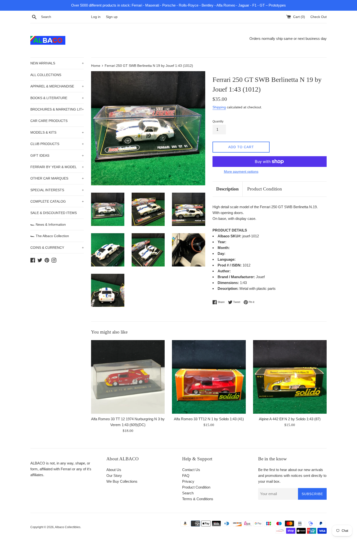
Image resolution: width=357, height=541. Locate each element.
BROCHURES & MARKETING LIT (57, 109)
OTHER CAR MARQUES (57, 178)
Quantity (217, 121)
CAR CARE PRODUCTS (49, 121)
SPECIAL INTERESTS (57, 190)
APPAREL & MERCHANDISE (57, 86)
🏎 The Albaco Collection (49, 236)
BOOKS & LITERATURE (57, 98)
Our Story (114, 475)
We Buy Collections (121, 481)
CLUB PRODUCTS (57, 144)
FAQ (185, 475)
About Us (113, 470)
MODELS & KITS (57, 132)
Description (227, 188)
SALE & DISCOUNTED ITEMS (53, 213)
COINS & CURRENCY (57, 247)
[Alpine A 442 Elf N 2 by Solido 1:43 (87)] (290, 377)
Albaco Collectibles (67, 527)
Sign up (112, 17)
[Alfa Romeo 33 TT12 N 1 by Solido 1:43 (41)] (209, 377)
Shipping (219, 107)
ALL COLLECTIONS (45, 75)
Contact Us (191, 470)
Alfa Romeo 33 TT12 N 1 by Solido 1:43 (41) (209, 419)
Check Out (318, 17)
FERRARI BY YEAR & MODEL (57, 167)
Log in (96, 17)
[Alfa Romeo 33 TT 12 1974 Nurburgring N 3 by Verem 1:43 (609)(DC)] (128, 377)
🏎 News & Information (48, 224)
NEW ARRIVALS (57, 63)
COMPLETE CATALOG (57, 201)
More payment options (241, 171)
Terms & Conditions (197, 499)
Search (188, 493)
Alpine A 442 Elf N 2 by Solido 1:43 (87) (290, 419)
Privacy (188, 481)
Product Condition (264, 188)
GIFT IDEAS (57, 155)
